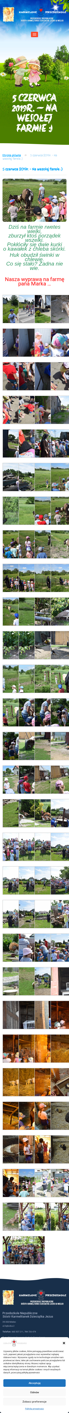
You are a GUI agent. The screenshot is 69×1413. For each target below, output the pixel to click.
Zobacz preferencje (34, 1401)
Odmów (34, 1392)
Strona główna (12, 155)
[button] (64, 1343)
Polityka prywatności (34, 1409)
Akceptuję (35, 1383)
